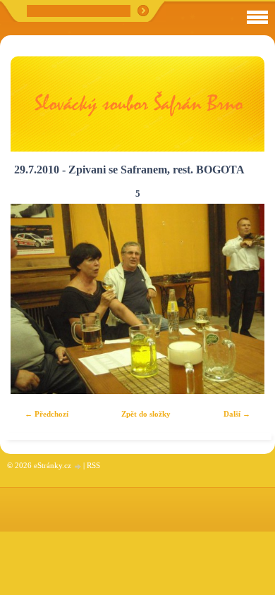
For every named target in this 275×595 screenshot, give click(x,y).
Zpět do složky (146, 414)
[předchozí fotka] (33, 299)
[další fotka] (241, 299)
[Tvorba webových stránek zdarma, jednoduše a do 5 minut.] (78, 466)
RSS (93, 465)
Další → (237, 414)
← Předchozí (46, 414)
